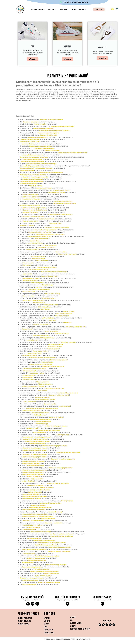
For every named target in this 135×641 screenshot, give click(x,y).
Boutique (51, 9)
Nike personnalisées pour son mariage (54, 272)
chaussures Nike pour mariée (46, 267)
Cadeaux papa (48, 630)
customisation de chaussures (31, 199)
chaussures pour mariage (56, 192)
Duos (45, 627)
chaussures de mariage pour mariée (34, 208)
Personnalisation (37, 9)
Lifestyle (47, 621)
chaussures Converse (55, 346)
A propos (73, 626)
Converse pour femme (55, 344)
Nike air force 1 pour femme (67, 254)
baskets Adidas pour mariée (40, 413)
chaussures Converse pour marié (53, 366)
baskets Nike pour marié (49, 276)
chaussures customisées (30, 197)
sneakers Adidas (64, 406)
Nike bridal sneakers (62, 316)
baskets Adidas (27, 377)
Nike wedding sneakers (64, 313)
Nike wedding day (39, 302)
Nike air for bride (68, 311)
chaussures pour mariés (61, 190)
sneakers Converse (28, 375)
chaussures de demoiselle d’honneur (35, 210)
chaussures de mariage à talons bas (60, 214)
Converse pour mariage (36, 373)
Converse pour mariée (40, 351)
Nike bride (38, 287)
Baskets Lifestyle (23, 624)
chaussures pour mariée (30, 221)
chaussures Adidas (50, 404)
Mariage (47, 618)
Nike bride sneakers (51, 331)
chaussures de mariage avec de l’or (39, 236)
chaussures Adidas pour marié (59, 395)
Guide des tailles (75, 623)
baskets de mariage (35, 186)
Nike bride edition (28, 296)
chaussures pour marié (46, 219)
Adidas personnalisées (45, 384)
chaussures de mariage (44, 188)
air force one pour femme (34, 243)
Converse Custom (47, 362)
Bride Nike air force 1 (62, 333)
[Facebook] (100, 624)
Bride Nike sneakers (48, 298)
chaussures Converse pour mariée (40, 364)
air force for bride (48, 318)
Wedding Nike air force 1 (41, 324)
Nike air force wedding (52, 294)
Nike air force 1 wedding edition (32, 300)
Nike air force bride (28, 291)
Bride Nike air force (44, 307)
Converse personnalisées (58, 360)
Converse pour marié (34, 353)
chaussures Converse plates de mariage (42, 358)
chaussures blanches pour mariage (39, 232)
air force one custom (38, 256)
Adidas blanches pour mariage (45, 399)
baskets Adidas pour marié (31, 410)
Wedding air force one (47, 338)
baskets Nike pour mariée (30, 278)
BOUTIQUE (49, 613)
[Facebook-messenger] (103, 624)
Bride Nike (52, 320)
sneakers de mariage (41, 239)
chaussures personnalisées (63, 201)
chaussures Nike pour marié (38, 269)
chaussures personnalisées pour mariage (50, 234)
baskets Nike (34, 241)
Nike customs (26, 265)
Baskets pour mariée (26, 225)
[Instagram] (107, 624)
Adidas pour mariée (42, 382)
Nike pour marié (27, 263)
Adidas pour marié (28, 380)
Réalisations (64, 9)
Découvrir (32, 59)
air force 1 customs (60, 252)
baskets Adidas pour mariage (54, 388)
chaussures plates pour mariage (33, 216)
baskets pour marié (55, 223)
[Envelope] (102, 604)
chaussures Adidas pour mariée (67, 393)
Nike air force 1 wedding (41, 335)
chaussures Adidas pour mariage (33, 386)
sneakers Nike (27, 274)
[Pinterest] (110, 624)
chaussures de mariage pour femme (57, 228)
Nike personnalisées (38, 258)
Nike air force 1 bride (51, 305)
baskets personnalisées (30, 212)
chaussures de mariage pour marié (64, 203)
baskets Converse (32, 340)
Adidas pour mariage (42, 397)
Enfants (46, 624)
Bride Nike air (45, 309)
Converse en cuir (52, 349)
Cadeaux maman (49, 633)
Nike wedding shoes (37, 283)
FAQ (71, 620)
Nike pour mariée (42, 261)
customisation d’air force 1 (46, 247)
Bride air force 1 (27, 329)
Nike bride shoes (47, 285)
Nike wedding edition (29, 280)
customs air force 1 (32, 250)
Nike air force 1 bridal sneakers (76, 327)
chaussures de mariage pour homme (45, 230)
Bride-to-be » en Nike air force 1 (39, 289)
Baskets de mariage (24, 621)
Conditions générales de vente (80, 629)
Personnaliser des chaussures (30, 205)
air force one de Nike (49, 245)
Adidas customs (42, 391)
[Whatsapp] (113, 624)
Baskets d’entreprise (79, 9)
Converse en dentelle (30, 371)
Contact (73, 617)
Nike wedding (67, 322)
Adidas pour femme (29, 402)
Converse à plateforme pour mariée (34, 369)
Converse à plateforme (68, 342)
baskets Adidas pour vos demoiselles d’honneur (42, 408)
